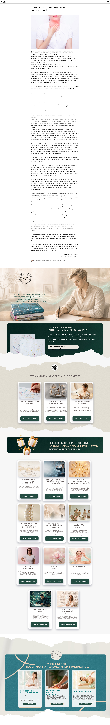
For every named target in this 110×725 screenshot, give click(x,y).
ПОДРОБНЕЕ (29, 703)
